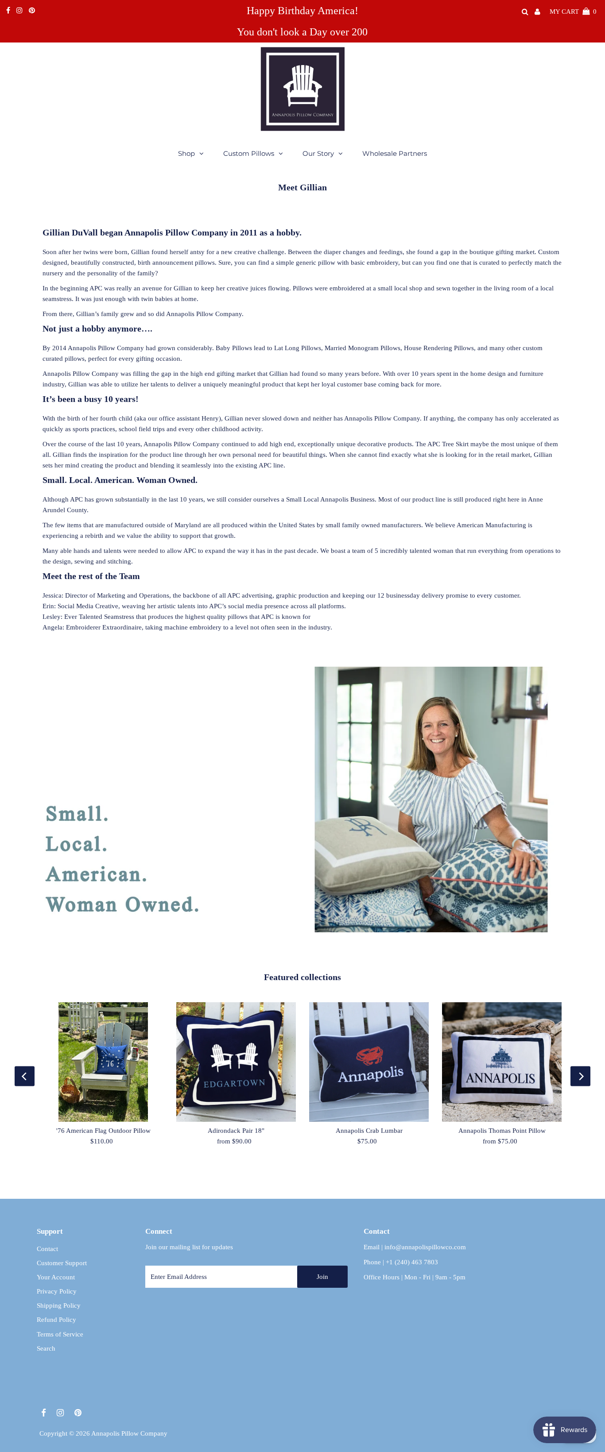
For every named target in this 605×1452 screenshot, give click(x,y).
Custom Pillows (248, 153)
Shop (186, 153)
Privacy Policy (57, 1291)
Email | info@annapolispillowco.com (415, 1247)
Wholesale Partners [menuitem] (394, 153)
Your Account (56, 1277)
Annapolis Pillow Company (129, 1433)
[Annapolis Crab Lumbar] (369, 1062)
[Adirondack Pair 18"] (236, 1062)
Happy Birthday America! (302, 10)
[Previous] (25, 1076)
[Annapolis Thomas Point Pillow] (502, 1062)
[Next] (580, 1076)
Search (46, 1348)
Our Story (318, 153)
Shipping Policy (59, 1305)
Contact (47, 1248)
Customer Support (62, 1263)
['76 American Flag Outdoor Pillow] (103, 1062)
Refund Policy (56, 1319)
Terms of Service (60, 1334)
